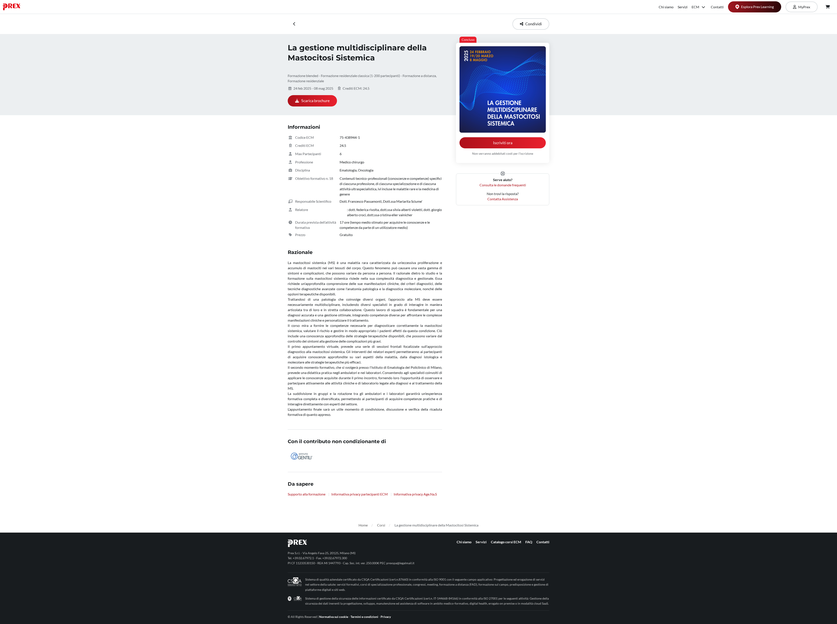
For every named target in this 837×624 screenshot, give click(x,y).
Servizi (682, 7)
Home (363, 525)
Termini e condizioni (364, 617)
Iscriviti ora (502, 143)
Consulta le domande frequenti (503, 185)
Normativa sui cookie (333, 617)
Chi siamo (666, 7)
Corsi (381, 525)
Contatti (717, 7)
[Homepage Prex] (14, 6)
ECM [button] (696, 7)
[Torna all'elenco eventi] (294, 24)
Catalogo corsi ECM (506, 542)
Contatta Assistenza (502, 199)
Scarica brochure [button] (315, 100)
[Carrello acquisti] (827, 7)
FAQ (528, 542)
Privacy (386, 617)
